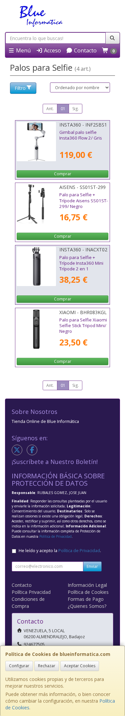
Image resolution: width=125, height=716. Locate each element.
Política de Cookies (88, 592)
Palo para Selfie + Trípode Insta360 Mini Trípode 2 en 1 (81, 263)
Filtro (20, 88)
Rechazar (46, 666)
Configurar (19, 666)
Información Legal (87, 585)
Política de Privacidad (55, 536)
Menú (23, 50)
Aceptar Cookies (79, 666)
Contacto (85, 50)
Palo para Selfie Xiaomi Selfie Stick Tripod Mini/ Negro (83, 325)
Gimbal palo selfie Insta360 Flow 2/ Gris (80, 135)
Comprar (62, 174)
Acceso (52, 50)
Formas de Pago (86, 599)
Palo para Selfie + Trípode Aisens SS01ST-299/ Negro (83, 200)
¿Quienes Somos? (87, 606)
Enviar (92, 566)
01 (63, 108)
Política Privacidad (31, 592)
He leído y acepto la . (60, 550)
